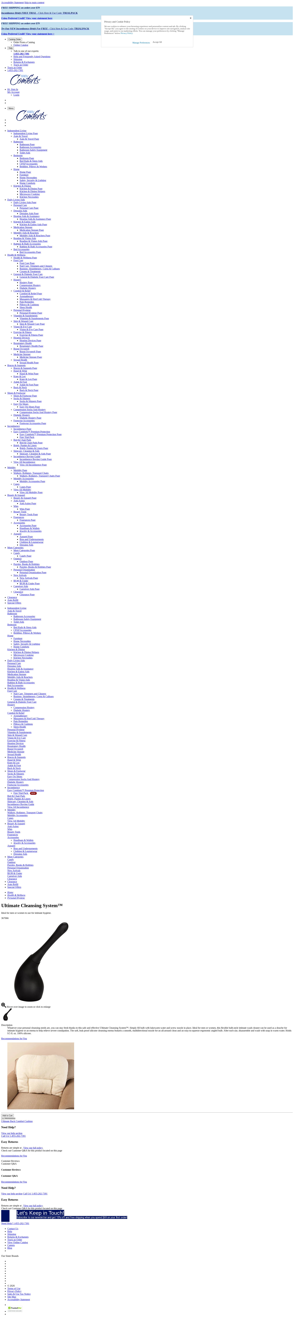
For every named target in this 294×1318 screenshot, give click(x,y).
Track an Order (20, 65)
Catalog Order (15, 39)
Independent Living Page (25, 133)
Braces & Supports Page (25, 368)
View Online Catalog (17, 1242)
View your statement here (26, 18)
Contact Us (12, 1228)
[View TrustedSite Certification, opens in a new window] (15, 1311)
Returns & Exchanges (24, 62)
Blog (9, 1248)
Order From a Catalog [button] (24, 42)
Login (16, 95)
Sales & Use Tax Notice (19, 1294)
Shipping (17, 59)
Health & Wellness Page (25, 257)
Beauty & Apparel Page (24, 498)
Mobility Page (20, 470)
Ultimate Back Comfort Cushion (17, 1121)
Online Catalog (20, 45)
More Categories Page (24, 550)
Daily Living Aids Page (24, 202)
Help (11, 48)
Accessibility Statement (12, 2)
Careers (11, 1245)
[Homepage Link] (25, 84)
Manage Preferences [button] (141, 43)
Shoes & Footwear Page (25, 395)
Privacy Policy (14, 1291)
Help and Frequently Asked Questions (31, 56)
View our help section (11, 1133)
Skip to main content (34, 2)
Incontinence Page (22, 429)
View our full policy (33, 1147)
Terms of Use (13, 1288)
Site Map (11, 1296)
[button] (157, 42)
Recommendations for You (14, 1038)
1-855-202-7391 (21, 53)
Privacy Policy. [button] (126, 33)
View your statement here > (27, 34)
